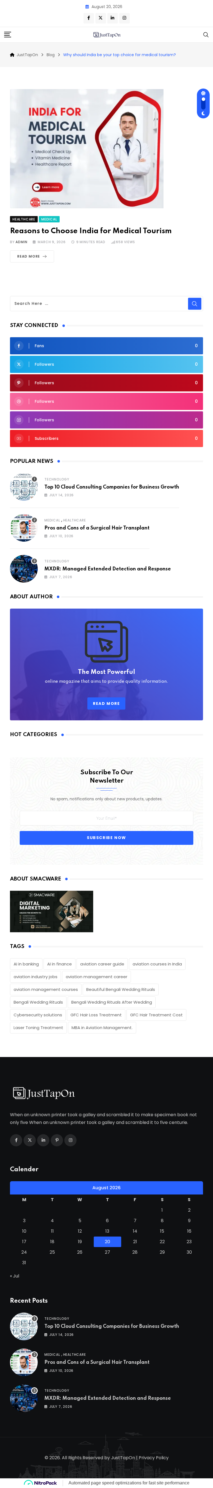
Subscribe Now (106, 837)
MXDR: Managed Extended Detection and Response (107, 569)
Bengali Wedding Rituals (38, 1002)
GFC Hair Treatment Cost (156, 1015)
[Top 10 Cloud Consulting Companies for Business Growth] (24, 487)
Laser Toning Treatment (38, 1027)
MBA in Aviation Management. (102, 1027)
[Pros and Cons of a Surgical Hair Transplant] (24, 528)
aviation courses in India (157, 964)
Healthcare (74, 520)
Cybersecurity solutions (38, 1015)
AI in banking (26, 964)
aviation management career (96, 977)
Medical (52, 520)
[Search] (206, 34)
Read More (28, 256)
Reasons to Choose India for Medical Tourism (91, 231)
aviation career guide (102, 964)
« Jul (14, 1276)
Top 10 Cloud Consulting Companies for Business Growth (111, 487)
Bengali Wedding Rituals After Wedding (111, 1002)
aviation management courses (46, 989)
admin (21, 242)
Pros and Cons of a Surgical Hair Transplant (96, 528)
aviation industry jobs (35, 977)
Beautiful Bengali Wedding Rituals (120, 989)
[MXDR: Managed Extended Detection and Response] (24, 569)
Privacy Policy (154, 1458)
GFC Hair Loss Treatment (96, 1015)
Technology (56, 479)
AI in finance (59, 964)
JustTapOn (123, 1458)
